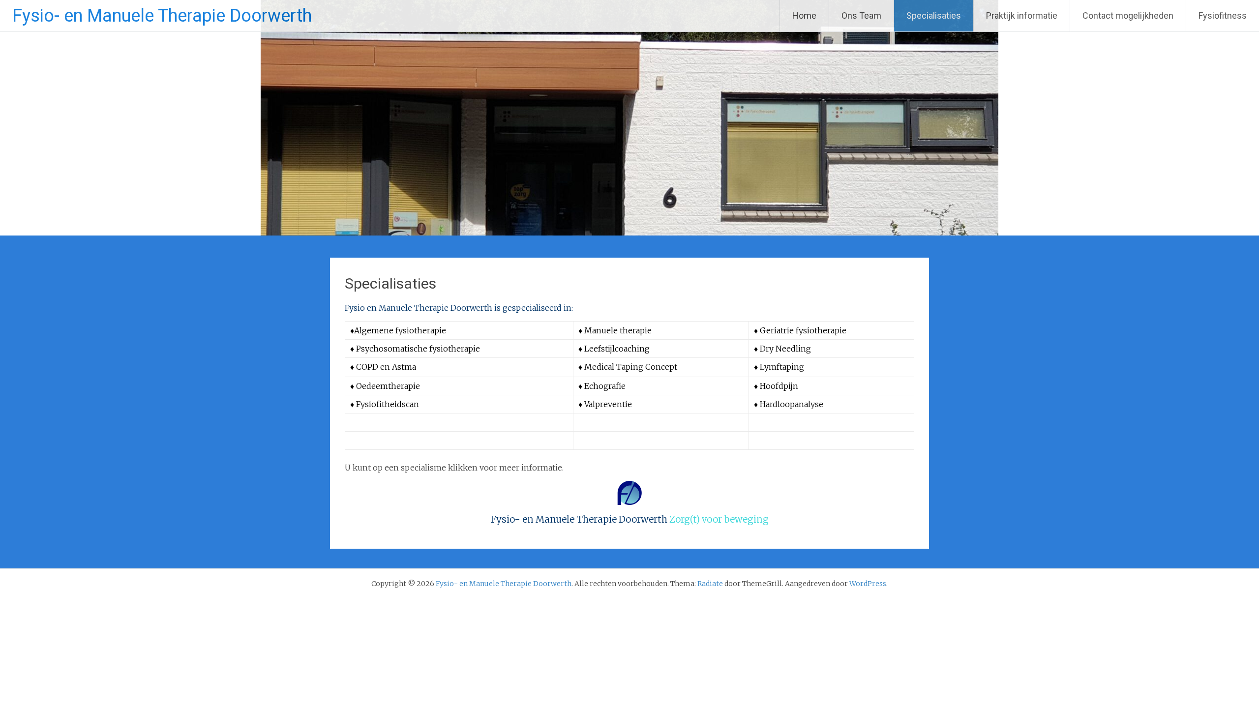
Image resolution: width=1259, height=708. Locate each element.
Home (804, 15)
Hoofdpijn (779, 386)
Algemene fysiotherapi (398, 330)
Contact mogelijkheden (1127, 15)
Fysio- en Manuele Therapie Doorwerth (162, 15)
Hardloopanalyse (791, 404)
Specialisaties (933, 15)
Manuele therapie (618, 330)
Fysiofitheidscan (387, 404)
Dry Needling (785, 349)
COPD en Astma (386, 367)
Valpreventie (608, 404)
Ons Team (861, 15)
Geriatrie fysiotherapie (803, 330)
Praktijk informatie (1021, 15)
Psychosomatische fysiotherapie (419, 349)
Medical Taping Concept (630, 367)
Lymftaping (782, 367)
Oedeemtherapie (388, 386)
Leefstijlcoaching (617, 349)
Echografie (605, 386)
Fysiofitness (1223, 15)
